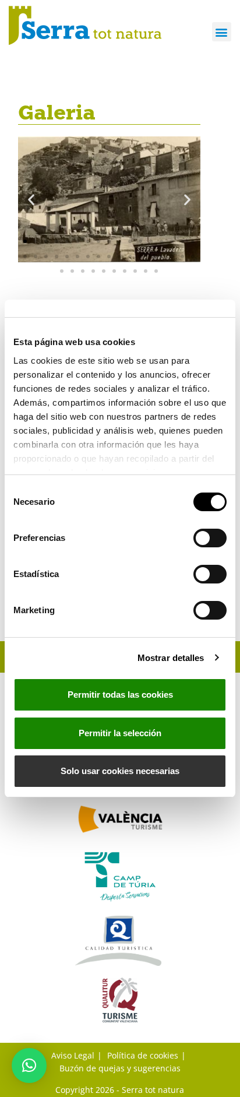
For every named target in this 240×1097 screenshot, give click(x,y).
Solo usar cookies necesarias (120, 771)
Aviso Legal (72, 1055)
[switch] (210, 538)
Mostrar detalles (170, 658)
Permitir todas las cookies (120, 694)
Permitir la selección (120, 733)
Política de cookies (142, 1055)
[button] (221, 31)
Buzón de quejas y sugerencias (120, 1068)
